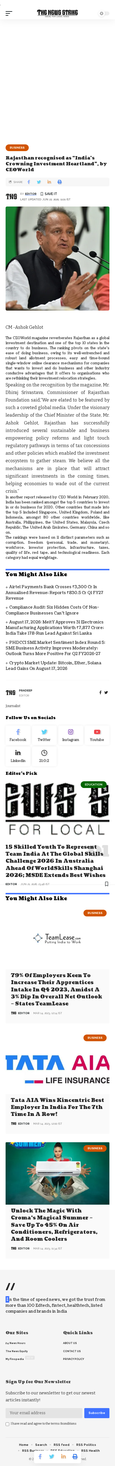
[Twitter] (44, 735)
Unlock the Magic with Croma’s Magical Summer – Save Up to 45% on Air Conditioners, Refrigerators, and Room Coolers (54, 1225)
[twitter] (106, 693)
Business (17, 147)
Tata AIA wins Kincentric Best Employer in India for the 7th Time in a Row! (57, 1107)
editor (31, 193)
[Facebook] (100, 693)
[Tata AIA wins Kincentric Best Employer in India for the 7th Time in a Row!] (57, 1063)
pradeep (25, 690)
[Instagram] (71, 735)
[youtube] (97, 735)
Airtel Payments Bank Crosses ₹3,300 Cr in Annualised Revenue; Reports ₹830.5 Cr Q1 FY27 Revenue (54, 592)
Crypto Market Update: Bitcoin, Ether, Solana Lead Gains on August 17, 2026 (53, 665)
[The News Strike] (57, 14)
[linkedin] (18, 756)
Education (93, 784)
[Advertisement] (57, 79)
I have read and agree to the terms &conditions (43, 1423)
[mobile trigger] (10, 13)
